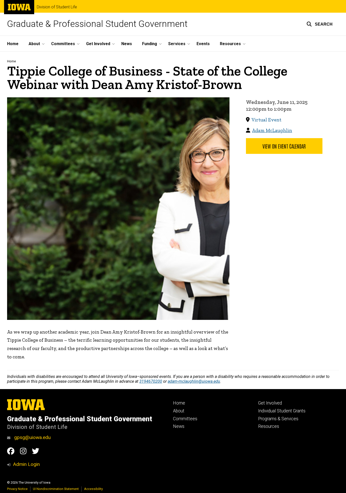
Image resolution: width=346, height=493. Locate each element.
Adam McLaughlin (272, 130)
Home (12, 43)
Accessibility (93, 489)
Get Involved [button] (98, 43)
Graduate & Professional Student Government (97, 24)
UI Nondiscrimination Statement (56, 489)
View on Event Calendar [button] (284, 146)
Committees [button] (63, 43)
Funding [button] (149, 43)
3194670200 (150, 381)
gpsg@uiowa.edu (32, 437)
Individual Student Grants (281, 410)
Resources (268, 426)
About (178, 410)
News (126, 43)
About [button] (34, 43)
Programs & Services (278, 418)
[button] (319, 24)
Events (203, 43)
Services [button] (176, 43)
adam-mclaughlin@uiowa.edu (194, 381)
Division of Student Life (57, 7)
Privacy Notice (17, 489)
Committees (185, 418)
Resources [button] (230, 43)
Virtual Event (266, 120)
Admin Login (26, 464)
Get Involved (270, 403)
